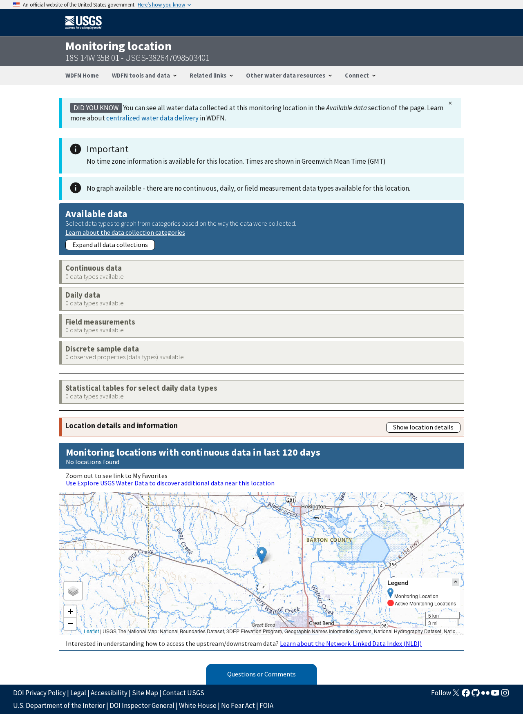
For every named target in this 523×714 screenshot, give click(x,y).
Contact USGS (183, 692)
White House (198, 705)
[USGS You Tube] (495, 695)
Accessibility (109, 692)
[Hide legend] (455, 582)
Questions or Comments (261, 674)
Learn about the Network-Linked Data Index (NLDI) (351, 643)
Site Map (145, 692)
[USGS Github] (476, 695)
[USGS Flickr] (485, 695)
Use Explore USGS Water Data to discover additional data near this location (170, 483)
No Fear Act (238, 705)
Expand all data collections (110, 244)
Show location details (423, 427)
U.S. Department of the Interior (59, 705)
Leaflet (91, 630)
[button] (262, 555)
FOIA (266, 705)
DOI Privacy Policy (39, 692)
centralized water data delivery (152, 117)
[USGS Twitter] (456, 695)
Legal (78, 692)
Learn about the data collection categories (125, 232)
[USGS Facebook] (466, 695)
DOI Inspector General (142, 705)
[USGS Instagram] (505, 695)
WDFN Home (82, 75)
